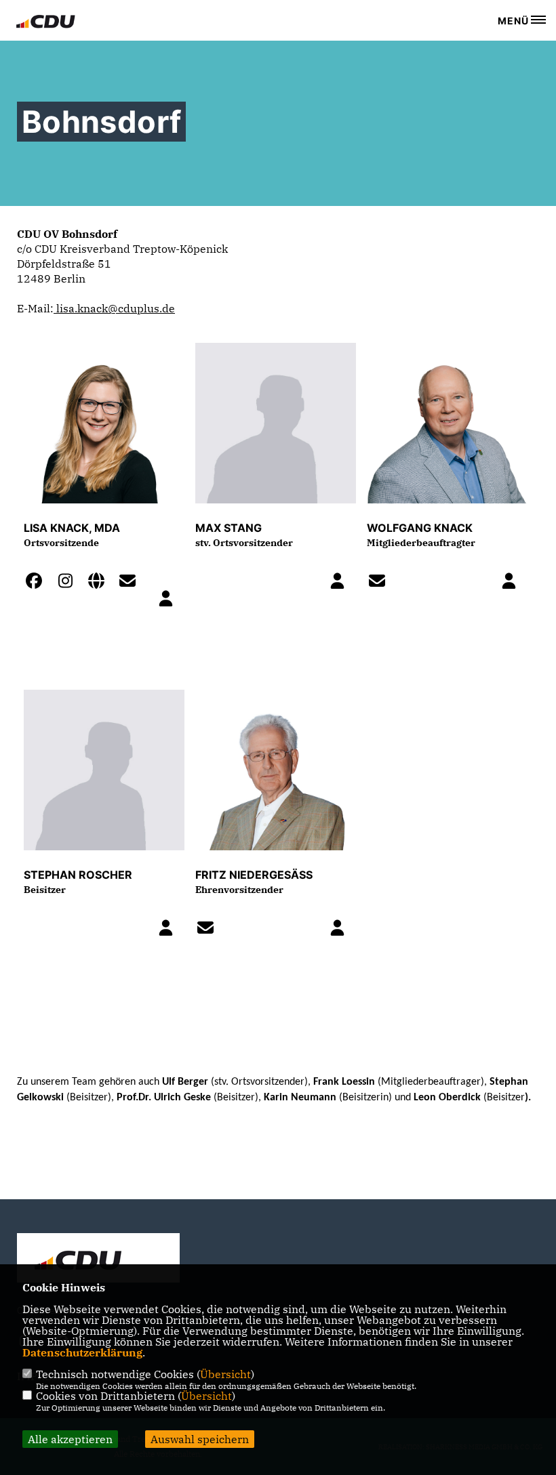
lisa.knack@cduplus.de (114, 308)
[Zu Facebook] (38, 582)
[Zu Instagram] (69, 582)
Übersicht (225, 1374)
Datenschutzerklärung (82, 1352)
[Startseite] (98, 1259)
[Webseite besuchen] (100, 582)
